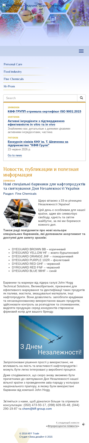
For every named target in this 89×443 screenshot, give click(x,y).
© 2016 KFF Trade (29, 433)
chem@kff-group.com (37, 408)
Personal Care (13, 64)
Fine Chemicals (14, 79)
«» (62, 424)
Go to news (15, 155)
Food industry (13, 71)
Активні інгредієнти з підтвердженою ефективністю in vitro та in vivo (36, 122)
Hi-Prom (9, 86)
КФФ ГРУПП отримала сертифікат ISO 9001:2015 (44, 111)
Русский (83, 11)
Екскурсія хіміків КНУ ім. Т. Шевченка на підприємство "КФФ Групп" (38, 143)
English (74, 11)
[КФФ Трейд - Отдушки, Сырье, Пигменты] (33, 5)
